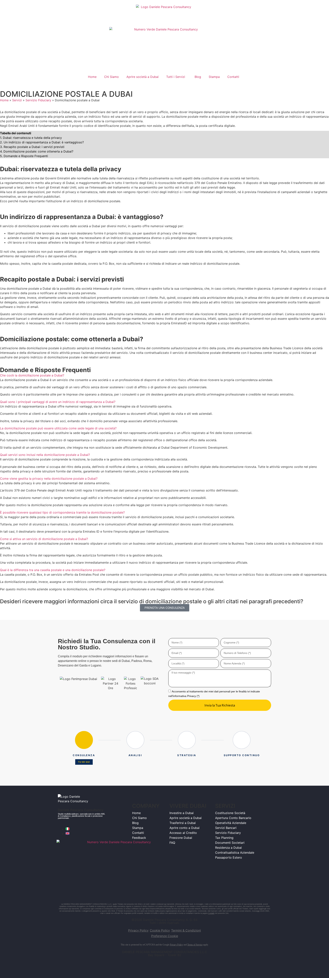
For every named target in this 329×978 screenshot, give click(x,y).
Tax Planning (224, 838)
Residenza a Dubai (228, 847)
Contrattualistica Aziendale (234, 852)
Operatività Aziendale (230, 823)
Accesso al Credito (183, 833)
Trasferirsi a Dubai (182, 823)
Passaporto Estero (228, 857)
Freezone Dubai (180, 838)
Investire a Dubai (181, 813)
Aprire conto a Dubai (184, 828)
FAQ (172, 843)
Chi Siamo (111, 77)
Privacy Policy (176, 944)
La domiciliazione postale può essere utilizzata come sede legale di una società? (58, 428)
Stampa (214, 77)
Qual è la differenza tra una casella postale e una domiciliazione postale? (52, 570)
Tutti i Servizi (175, 77)
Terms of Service (195, 944)
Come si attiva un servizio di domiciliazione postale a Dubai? (44, 539)
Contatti (233, 77)
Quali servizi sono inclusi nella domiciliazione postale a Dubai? (45, 455)
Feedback (139, 838)
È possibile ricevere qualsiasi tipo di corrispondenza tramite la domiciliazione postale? (62, 512)
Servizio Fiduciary (38, 100)
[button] (164, 375)
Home (92, 77)
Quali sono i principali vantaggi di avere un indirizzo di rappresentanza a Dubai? (57, 402)
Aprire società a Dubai (142, 77)
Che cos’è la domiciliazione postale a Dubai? (32, 375)
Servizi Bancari (225, 828)
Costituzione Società (230, 813)
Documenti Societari (229, 843)
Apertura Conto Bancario (233, 818)
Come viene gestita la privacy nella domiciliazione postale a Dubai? (48, 478)
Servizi (17, 100)
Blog (198, 77)
